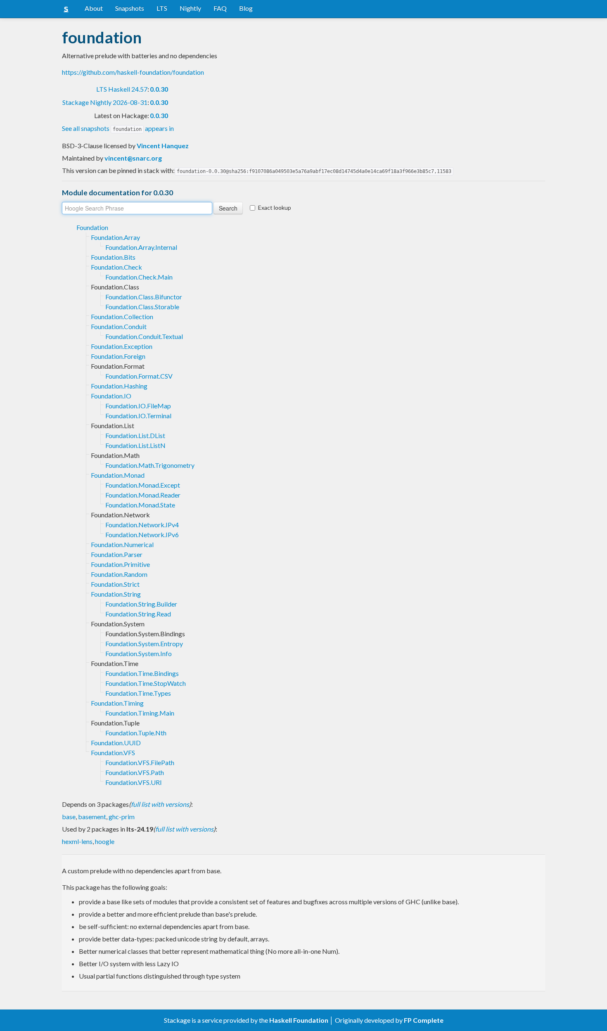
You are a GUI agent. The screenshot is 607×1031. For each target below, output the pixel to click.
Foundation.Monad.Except (142, 485)
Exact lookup (274, 207)
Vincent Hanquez (163, 145)
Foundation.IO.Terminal (138, 416)
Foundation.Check (116, 267)
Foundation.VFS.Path (134, 772)
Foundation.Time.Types (138, 693)
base (69, 816)
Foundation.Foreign (118, 356)
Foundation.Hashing (119, 386)
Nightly (190, 8)
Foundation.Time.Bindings (142, 673)
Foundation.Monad (118, 475)
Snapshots (129, 8)
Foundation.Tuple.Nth (135, 733)
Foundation (92, 227)
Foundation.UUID (116, 743)
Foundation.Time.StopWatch (145, 683)
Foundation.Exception (121, 346)
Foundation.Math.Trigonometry (149, 465)
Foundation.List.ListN (135, 445)
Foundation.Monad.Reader (142, 495)
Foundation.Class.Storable (142, 306)
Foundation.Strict (115, 584)
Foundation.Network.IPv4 (142, 525)
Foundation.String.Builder (141, 604)
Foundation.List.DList (135, 435)
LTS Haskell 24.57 (121, 89)
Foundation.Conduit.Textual (144, 336)
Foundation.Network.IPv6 (142, 534)
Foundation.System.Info (138, 653)
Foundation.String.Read (138, 614)
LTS (161, 8)
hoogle (104, 841)
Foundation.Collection (122, 316)
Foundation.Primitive (120, 564)
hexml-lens (77, 841)
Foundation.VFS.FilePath (139, 762)
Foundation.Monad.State (140, 505)
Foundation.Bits (113, 257)
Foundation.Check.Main (139, 277)
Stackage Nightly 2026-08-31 (104, 102)
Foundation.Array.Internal (141, 247)
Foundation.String (116, 594)
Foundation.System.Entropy (144, 643)
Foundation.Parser (116, 554)
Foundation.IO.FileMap (138, 406)
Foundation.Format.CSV (139, 376)
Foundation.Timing (117, 703)
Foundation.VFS (113, 752)
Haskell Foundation (298, 1020)
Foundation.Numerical (122, 544)
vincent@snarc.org (133, 158)
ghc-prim (122, 816)
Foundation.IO (111, 396)
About (94, 8)
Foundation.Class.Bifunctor (143, 297)
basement (92, 816)
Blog (246, 8)
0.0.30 (159, 89)
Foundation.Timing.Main (139, 713)
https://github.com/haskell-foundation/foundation (133, 72)
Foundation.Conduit (119, 326)
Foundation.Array (115, 237)
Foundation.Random (119, 574)
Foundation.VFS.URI (133, 782)
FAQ (220, 8)
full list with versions (160, 804)
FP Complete (423, 1020)
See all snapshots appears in (118, 128)
